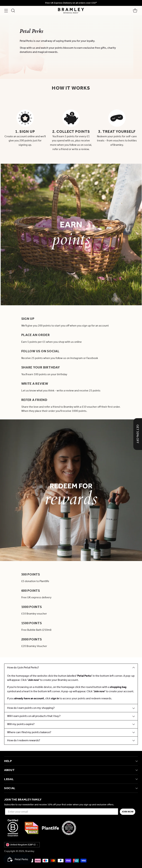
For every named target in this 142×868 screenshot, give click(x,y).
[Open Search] (12, 10)
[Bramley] (71, 11)
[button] (137, 434)
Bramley (29, 851)
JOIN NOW (128, 811)
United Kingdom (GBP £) (23, 844)
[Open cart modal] (135, 10)
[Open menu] (6, 10)
